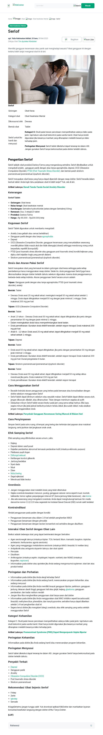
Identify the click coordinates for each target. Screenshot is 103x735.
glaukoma (70, 589)
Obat (23, 19)
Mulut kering (16, 473)
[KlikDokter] (23, 5)
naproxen (24, 560)
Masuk (88, 6)
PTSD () (43, 171)
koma (88, 496)
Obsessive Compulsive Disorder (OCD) (27, 676)
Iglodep (14, 699)
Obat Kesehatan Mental (40, 19)
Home (10, 19)
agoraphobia (47, 236)
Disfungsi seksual (18, 455)
